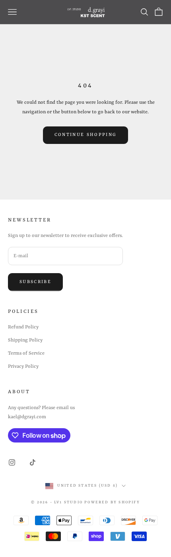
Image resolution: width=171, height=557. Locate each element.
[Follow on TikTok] (33, 462)
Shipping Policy (25, 340)
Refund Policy (23, 327)
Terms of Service (26, 353)
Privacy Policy (23, 366)
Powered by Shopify (112, 502)
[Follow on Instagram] (12, 462)
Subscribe (35, 282)
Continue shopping (85, 135)
